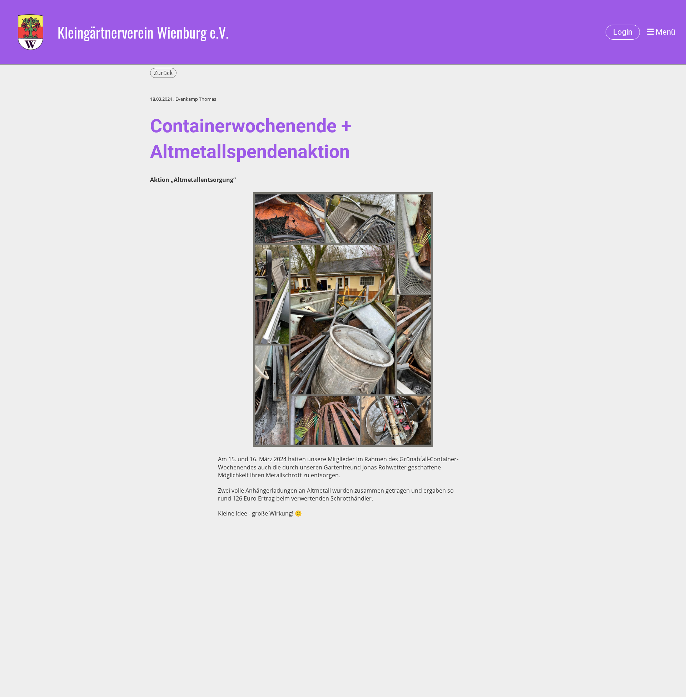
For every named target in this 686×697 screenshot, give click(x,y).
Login (622, 32)
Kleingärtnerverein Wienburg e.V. (143, 32)
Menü (664, 32)
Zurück (163, 73)
